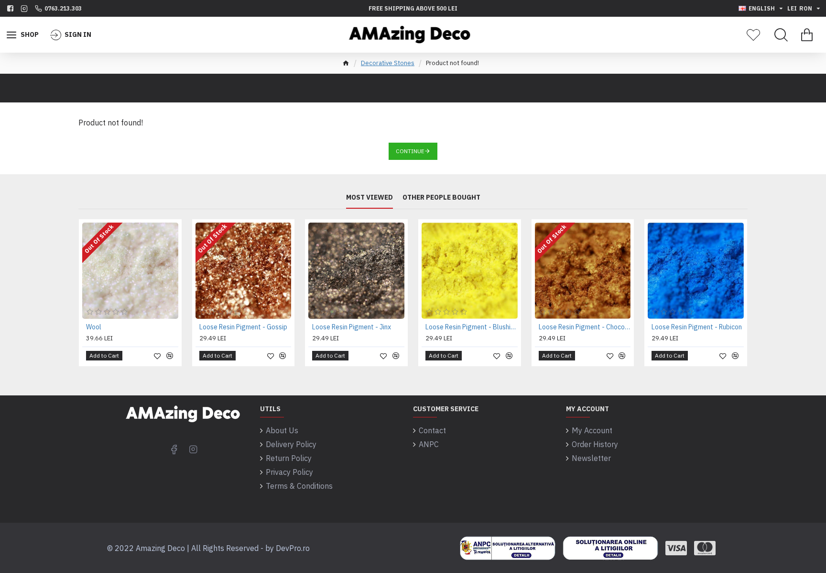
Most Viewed (369, 197)
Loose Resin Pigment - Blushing (471, 327)
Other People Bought (441, 197)
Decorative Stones (387, 63)
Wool (93, 327)
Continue (410, 151)
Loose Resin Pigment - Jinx (351, 327)
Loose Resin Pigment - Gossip (243, 327)
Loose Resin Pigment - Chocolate (585, 327)
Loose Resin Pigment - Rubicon (697, 327)
